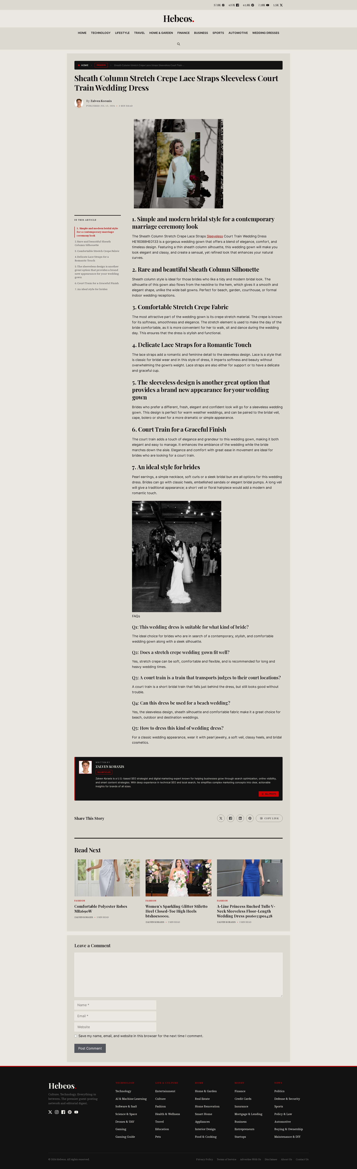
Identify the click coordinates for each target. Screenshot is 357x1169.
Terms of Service (226, 1159)
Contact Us (302, 1159)
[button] (178, 44)
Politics (279, 1091)
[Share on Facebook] (230, 818)
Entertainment (165, 1091)
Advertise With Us (250, 1159)
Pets (158, 1137)
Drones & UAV (124, 1122)
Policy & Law (283, 1114)
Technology (101, 33)
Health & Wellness (167, 1114)
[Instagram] (57, 1112)
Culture (160, 1099)
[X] (50, 1112)
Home (82, 33)
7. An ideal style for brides (91, 289)
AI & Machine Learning (131, 1099)
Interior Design (205, 1129)
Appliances (202, 1122)
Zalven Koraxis (101, 101)
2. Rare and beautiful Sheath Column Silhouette (93, 243)
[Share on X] (221, 818)
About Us (286, 1159)
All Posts (270, 794)
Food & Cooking (206, 1137)
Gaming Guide (125, 1137)
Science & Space (126, 1114)
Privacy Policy (204, 1159)
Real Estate (202, 1099)
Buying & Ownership (288, 1129)
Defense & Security (287, 1099)
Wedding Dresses (265, 33)
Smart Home (203, 1114)
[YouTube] (76, 1112)
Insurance (241, 1106)
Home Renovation (207, 1106)
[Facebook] (63, 1112)
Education (162, 1129)
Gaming (120, 1129)
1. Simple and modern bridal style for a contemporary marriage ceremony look (97, 232)
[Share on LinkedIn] (240, 818)
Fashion (101, 65)
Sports (218, 33)
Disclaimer (271, 1159)
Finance (183, 33)
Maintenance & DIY (287, 1137)
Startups (240, 1137)
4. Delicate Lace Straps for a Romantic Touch (92, 258)
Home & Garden (161, 33)
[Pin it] (250, 818)
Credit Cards (243, 1099)
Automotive (238, 33)
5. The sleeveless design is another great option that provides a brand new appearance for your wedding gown (97, 272)
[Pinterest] (70, 1112)
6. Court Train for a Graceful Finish (97, 283)
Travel (139, 33)
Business (201, 33)
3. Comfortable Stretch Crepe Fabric (97, 251)
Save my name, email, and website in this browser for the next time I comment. (140, 1036)
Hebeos (177, 18)
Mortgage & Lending (248, 1114)
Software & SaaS (126, 1106)
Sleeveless (215, 236)
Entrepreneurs (244, 1129)
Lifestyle (122, 33)
